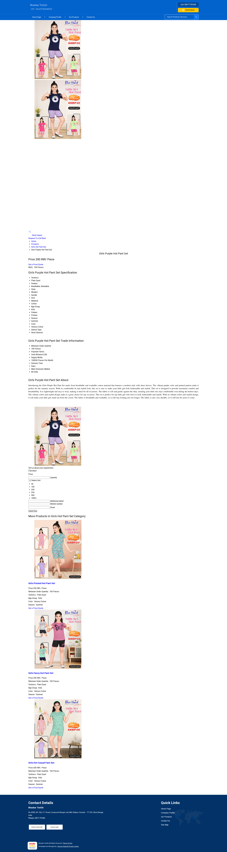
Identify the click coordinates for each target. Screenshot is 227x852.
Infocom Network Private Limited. (68, 846)
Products (35, 244)
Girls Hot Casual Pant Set (41, 763)
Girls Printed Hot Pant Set (41, 583)
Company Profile (55, 17)
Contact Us (91, 17)
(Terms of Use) (67, 843)
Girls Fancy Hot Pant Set (40, 673)
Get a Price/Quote (35, 264)
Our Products (74, 17)
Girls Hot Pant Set (38, 247)
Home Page (36, 17)
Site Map (164, 825)
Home (33, 241)
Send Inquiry (190, 10)
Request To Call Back (37, 238)
